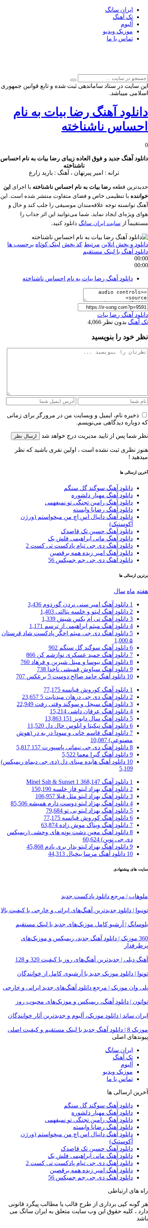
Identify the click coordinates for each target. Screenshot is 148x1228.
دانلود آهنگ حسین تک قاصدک (97, 531)
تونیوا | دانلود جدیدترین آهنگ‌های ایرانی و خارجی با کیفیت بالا (74, 910)
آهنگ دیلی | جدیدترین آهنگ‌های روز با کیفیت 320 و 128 (81, 959)
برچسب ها (20, 244)
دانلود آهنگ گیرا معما (97, 754)
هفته (142, 591)
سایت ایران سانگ (100, 223)
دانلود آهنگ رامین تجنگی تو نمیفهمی (89, 502)
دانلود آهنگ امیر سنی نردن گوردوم (80, 604)
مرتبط (92, 244)
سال (119, 591)
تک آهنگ (123, 17)
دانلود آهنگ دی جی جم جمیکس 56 (90, 560)
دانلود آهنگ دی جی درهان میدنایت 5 (77, 697)
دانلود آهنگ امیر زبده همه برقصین (91, 553)
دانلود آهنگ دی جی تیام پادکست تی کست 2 (79, 545)
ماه (131, 591)
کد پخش (72, 244)
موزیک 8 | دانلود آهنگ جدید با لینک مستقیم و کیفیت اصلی (78, 1029)
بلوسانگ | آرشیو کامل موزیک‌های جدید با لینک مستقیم (82, 924)
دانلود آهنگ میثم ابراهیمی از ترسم (81, 626)
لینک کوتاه (47, 244)
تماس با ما (120, 38)
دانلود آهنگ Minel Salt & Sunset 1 (79, 781)
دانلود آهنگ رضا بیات (122, 315)
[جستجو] (73, 80)
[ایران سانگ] (135, 70)
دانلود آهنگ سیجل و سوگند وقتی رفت (75, 704)
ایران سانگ (119, 9)
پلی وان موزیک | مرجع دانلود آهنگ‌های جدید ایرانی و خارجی (75, 987)
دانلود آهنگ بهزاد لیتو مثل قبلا (84, 796)
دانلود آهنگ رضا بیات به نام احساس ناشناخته (77, 278)
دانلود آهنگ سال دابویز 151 (89, 718)
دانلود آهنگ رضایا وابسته (103, 509)
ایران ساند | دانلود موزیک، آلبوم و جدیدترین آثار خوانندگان (78, 1015)
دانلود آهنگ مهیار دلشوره (102, 495)
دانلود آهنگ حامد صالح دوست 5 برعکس (74, 676)
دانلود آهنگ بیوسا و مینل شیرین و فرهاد (76, 662)
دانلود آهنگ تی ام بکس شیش (87, 619)
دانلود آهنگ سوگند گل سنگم (98, 488)
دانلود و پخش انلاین (124, 244)
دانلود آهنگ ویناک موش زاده (87, 825)
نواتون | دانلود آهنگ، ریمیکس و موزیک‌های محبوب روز (82, 1001)
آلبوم (127, 24)
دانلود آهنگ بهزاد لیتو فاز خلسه (82, 789)
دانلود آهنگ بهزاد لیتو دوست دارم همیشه (72, 803)
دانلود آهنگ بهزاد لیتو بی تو (89, 810)
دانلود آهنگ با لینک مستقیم (115, 251)
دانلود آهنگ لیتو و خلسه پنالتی (86, 611)
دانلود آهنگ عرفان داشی (91, 711)
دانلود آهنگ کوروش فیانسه (88, 689)
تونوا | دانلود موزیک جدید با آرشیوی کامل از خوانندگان (82, 973)
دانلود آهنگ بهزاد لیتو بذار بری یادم (80, 846)
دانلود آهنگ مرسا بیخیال (90, 854)
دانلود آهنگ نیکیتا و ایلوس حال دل (80, 725)
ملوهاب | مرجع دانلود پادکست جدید (104, 896)
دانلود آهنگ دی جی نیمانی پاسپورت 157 (74, 747)
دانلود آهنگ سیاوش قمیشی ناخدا (85, 669)
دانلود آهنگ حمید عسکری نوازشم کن (79, 655)
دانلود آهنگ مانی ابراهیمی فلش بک (90, 538)
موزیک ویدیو (118, 31)
